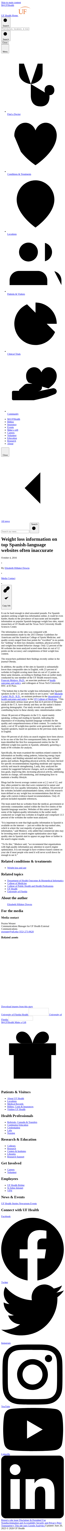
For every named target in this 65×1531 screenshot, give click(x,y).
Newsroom (24, 1203)
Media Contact (8, 578)
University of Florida (17, 891)
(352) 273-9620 (26, 931)
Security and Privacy (46, 1523)
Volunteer (11, 435)
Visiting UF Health (16, 1109)
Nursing (11, 1133)
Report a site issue (10, 1520)
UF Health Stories (10, 1203)
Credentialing (13, 1127)
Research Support (15, 1156)
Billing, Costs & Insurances (20, 1106)
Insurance (11, 424)
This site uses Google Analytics (30, 1525)
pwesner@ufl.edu (10, 931)
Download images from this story (17, 1006)
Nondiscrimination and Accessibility (18, 1523)
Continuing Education (17, 1125)
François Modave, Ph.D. (13, 680)
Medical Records (15, 1104)
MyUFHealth (13, 419)
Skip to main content (11, 2)
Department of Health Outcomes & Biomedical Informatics (35, 880)
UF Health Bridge (15, 1185)
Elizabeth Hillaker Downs (17, 568)
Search (6, 26)
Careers (11, 432)
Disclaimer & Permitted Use (32, 1520)
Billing (10, 422)
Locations (12, 1101)
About (10, 443)
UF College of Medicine (45, 699)
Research (11, 441)
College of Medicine (17, 883)
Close (4, 42)
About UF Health (15, 1098)
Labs (9, 1130)
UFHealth (7, 5)
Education (12, 438)
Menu (5, 52)
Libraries (11, 1154)
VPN (9, 1190)
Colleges (11, 1146)
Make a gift (12, 430)
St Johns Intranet (15, 1188)
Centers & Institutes (16, 1151)
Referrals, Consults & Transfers (22, 1122)
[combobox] (15, 29)
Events (10, 427)
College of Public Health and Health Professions (30, 886)
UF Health (12, 889)
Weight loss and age (16, 867)
